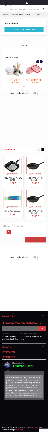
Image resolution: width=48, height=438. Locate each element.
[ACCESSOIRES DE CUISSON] (34, 69)
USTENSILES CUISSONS (14, 81)
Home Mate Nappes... (12, 211)
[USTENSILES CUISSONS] (14, 69)
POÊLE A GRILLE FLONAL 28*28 (13, 179)
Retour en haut (35, 240)
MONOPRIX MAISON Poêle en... (35, 179)
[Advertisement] (24, 119)
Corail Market (34, 427)
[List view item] (38, 149)
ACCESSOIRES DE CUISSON (33, 81)
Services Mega (19, 429)
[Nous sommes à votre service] (7, 365)
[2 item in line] (43, 149)
